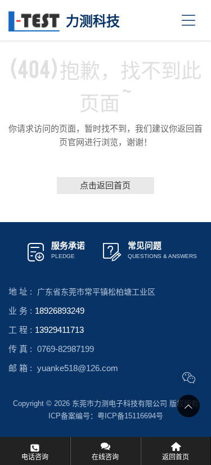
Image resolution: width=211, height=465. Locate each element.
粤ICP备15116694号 (130, 416)
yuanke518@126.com (77, 368)
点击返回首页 (105, 185)
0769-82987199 (65, 349)
